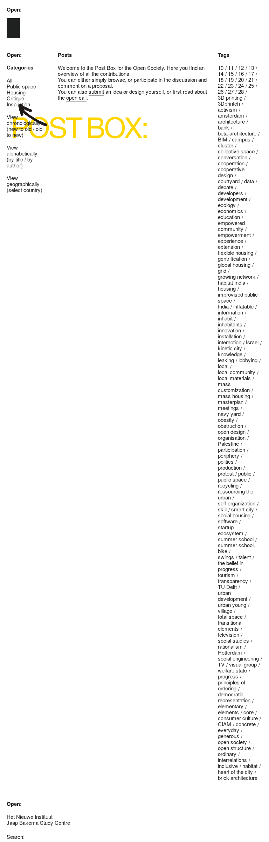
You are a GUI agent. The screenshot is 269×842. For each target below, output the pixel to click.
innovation (229, 330)
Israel (252, 342)
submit (96, 91)
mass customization (234, 386)
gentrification (232, 258)
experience (230, 240)
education (229, 216)
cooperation (231, 163)
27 (231, 91)
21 (251, 79)
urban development (232, 595)
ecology (227, 204)
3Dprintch (229, 103)
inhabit (225, 318)
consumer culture (238, 718)
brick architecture (237, 777)
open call (76, 97)
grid (222, 270)
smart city (242, 509)
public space (232, 479)
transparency (233, 580)
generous (228, 736)
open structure (234, 747)
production (230, 467)
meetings (228, 407)
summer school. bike (236, 548)
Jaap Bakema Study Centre (38, 822)
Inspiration (18, 104)
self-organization (236, 503)
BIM (222, 139)
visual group (243, 664)
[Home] (13, 28)
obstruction (230, 425)
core (248, 712)
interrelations (232, 759)
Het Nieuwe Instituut (30, 816)
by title (15, 159)
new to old (20, 128)
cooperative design (231, 172)
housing (227, 288)
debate (225, 187)
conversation (232, 157)
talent (245, 557)
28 (241, 91)
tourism (226, 574)
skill (222, 509)
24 (241, 85)
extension (229, 246)
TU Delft (227, 586)
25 (251, 85)
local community (236, 372)
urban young (232, 604)
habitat (249, 765)
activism (227, 109)
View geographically (23, 181)
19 (231, 79)
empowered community (231, 225)
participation (231, 449)
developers (230, 193)
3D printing (230, 97)
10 (220, 67)
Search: (16, 836)
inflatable (243, 306)
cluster (225, 145)
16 (241, 73)
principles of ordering (231, 685)
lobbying (248, 360)
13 (251, 67)
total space (230, 616)
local (223, 366)
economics (230, 210)
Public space (21, 86)
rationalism (230, 646)
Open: (14, 9)
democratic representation (234, 697)
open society (232, 741)
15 (231, 73)
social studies (233, 640)
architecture (231, 121)
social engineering (238, 658)
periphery (228, 455)
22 (220, 85)
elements (228, 712)
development (232, 199)
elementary (230, 706)
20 (241, 79)
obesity (226, 419)
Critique (15, 98)
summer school (236, 539)
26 (220, 91)
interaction (229, 342)
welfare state (232, 670)
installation (230, 336)
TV (221, 664)
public (244, 473)
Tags (223, 55)
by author (20, 162)
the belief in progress (230, 565)
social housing (234, 515)
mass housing (234, 395)
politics (226, 461)
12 (241, 67)
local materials (234, 378)
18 (220, 79)
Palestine (228, 443)
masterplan (230, 401)
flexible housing (235, 252)
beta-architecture (237, 133)
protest (226, 473)
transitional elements (230, 625)
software (227, 521)
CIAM (224, 724)
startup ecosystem (230, 530)
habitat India (231, 282)
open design (232, 431)
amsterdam (231, 115)
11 (231, 67)
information (230, 312)
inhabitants (230, 324)
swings (226, 557)
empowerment (234, 234)
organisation (232, 437)
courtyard (229, 181)
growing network (236, 276)
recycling (228, 485)
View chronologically (24, 120)
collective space (236, 151)
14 (220, 73)
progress (228, 676)
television (228, 634)
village (225, 610)
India (223, 306)
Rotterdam (230, 652)
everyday (228, 730)
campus (241, 139)
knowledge (230, 354)
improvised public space (238, 297)
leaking (226, 360)
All (9, 80)
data (249, 181)
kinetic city (230, 348)
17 (251, 73)
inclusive (228, 765)
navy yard (229, 413)
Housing (16, 92)
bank (223, 127)
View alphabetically (22, 150)
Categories (20, 68)
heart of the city (235, 771)
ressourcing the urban (235, 494)
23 (231, 85)
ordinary (227, 753)
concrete (246, 724)
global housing (234, 264)
